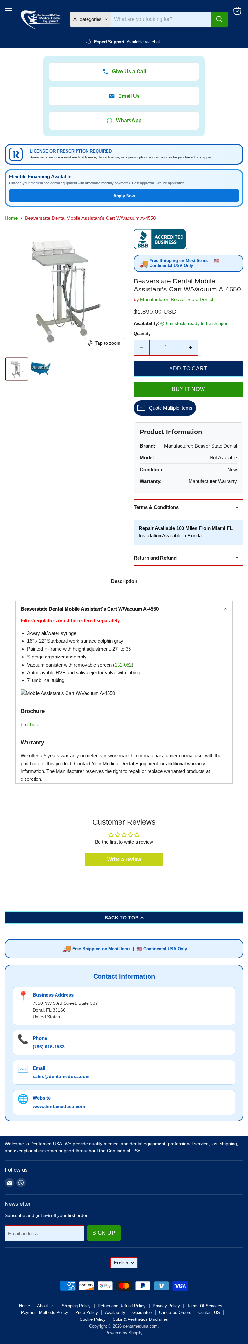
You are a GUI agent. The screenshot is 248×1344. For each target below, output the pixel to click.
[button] (17, 369)
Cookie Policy (93, 1319)
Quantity (142, 333)
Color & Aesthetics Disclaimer (141, 1319)
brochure (30, 724)
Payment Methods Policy (44, 1312)
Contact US (209, 1312)
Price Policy (86, 1312)
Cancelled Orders (175, 1312)
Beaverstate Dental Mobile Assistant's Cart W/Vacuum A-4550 (90, 609)
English (121, 1262)
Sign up (104, 1233)
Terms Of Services (204, 1305)
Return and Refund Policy (122, 1305)
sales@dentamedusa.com (61, 1076)
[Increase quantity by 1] (190, 348)
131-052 (123, 664)
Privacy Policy (166, 1305)
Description (124, 581)
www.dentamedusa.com (59, 1106)
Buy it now (188, 389)
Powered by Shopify (124, 1332)
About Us (46, 1305)
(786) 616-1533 (49, 1046)
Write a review (124, 859)
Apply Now (124, 195)
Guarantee (142, 1312)
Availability (115, 1312)
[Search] (219, 19)
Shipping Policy (76, 1305)
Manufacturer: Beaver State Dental (176, 299)
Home (11, 218)
